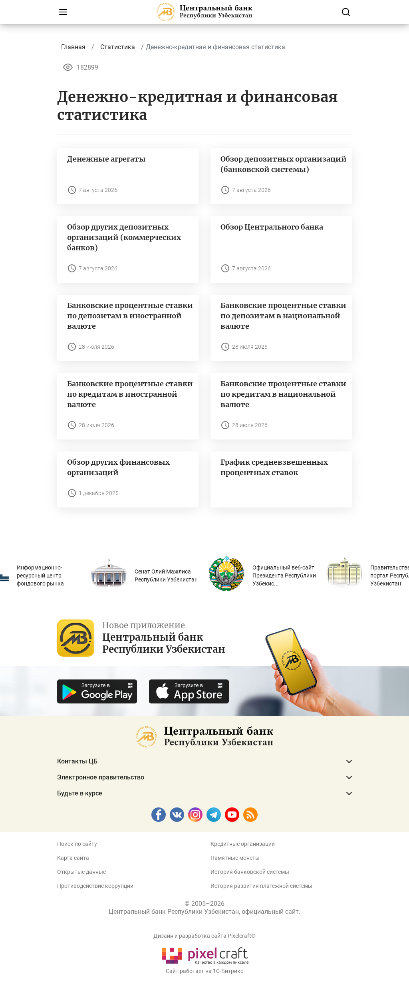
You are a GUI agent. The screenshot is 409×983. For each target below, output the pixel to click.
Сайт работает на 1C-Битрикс (204, 971)
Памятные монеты (235, 858)
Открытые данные (81, 872)
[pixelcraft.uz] (205, 954)
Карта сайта (73, 858)
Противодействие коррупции (95, 886)
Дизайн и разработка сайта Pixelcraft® (204, 936)
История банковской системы (249, 872)
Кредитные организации (242, 844)
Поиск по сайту (77, 844)
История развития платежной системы (261, 886)
